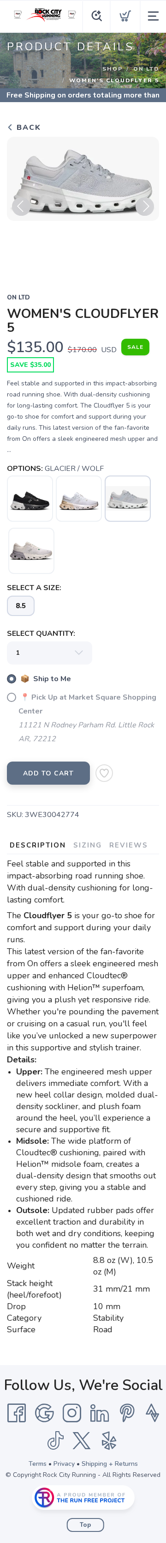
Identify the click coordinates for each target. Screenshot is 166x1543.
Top (85, 1525)
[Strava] (152, 1413)
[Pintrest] (127, 1413)
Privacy (64, 1463)
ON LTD (146, 69)
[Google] (44, 1413)
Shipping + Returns (110, 1463)
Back (27, 127)
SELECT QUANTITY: (41, 633)
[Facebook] (16, 1413)
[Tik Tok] (55, 1441)
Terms (38, 1463)
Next (145, 206)
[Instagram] (72, 1413)
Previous (21, 206)
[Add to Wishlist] (104, 773)
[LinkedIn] (99, 1413)
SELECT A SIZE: (34, 588)
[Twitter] (81, 1441)
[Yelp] (109, 1441)
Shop (112, 69)
